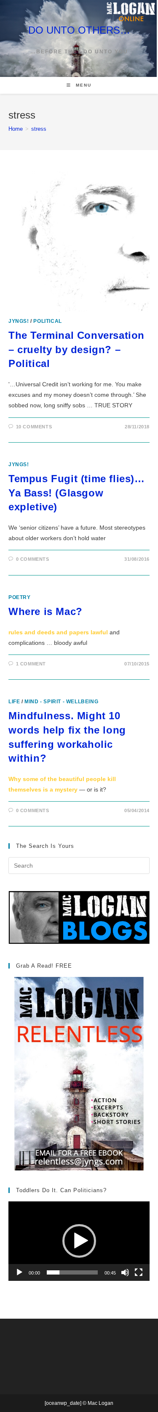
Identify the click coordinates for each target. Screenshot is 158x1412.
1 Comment (31, 663)
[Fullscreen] (138, 1272)
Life (14, 702)
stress (38, 129)
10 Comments (34, 426)
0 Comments (32, 559)
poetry (19, 597)
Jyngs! (18, 321)
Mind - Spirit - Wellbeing (61, 702)
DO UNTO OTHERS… (79, 30)
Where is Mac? (45, 611)
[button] (79, 1241)
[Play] (19, 1272)
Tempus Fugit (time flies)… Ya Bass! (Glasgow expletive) (76, 492)
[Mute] (125, 1272)
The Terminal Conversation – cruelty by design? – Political (76, 349)
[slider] (72, 1272)
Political (47, 321)
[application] (79, 1240)
